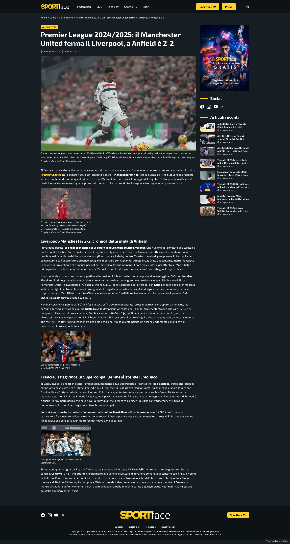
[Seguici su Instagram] (209, 107)
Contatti (119, 527)
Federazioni (84, 6)
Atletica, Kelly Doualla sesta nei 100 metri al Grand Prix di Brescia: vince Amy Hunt (233, 151)
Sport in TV (130, 6)
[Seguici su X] (222, 107)
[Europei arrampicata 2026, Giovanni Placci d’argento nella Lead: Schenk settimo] (207, 175)
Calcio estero (49, 27)
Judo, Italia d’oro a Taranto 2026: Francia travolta (231, 125)
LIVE (99, 6)
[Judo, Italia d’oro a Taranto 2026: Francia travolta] (207, 127)
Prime (228, 6)
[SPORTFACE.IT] (55, 6)
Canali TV (113, 6)
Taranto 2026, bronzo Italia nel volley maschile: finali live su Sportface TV (232, 163)
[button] (247, 7)
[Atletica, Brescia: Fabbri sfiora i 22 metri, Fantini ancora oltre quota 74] (207, 139)
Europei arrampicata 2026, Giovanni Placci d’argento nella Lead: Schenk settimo (232, 175)
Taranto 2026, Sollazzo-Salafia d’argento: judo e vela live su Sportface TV (233, 210)
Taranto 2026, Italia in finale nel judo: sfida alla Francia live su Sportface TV (233, 187)
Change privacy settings (277, 541)
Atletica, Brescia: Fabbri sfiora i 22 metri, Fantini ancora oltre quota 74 (230, 139)
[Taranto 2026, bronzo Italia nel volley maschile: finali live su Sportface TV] (207, 163)
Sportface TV (208, 6)
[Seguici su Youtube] (216, 107)
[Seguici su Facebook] (202, 107)
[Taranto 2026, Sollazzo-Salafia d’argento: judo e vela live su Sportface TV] (207, 211)
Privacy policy (168, 527)
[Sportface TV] (224, 58)
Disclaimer (134, 527)
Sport (146, 6)
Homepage (150, 527)
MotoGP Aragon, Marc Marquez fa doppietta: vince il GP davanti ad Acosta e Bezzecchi (233, 200)
